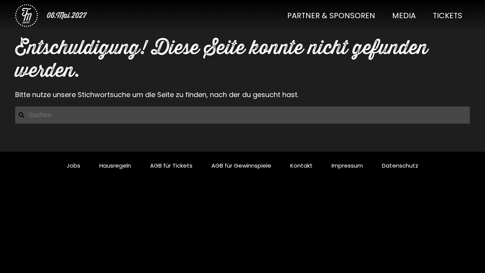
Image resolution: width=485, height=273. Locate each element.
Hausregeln (115, 165)
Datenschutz (400, 165)
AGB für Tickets (171, 165)
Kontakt (301, 165)
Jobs (73, 165)
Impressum (347, 165)
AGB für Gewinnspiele (241, 165)
